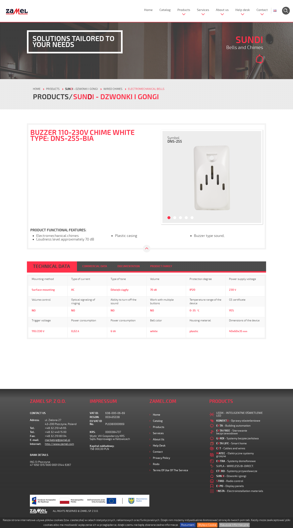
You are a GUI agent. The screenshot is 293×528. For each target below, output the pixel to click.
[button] (167, 177)
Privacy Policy (161, 458)
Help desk (242, 10)
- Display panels (230, 486)
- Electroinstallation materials (239, 491)
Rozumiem (187, 525)
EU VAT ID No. (96, 423)
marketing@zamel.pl (57, 440)
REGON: (94, 417)
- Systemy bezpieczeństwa (237, 438)
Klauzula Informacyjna (234, 525)
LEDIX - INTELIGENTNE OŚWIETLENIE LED (239, 414)
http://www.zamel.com (59, 444)
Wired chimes (112, 89)
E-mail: (34, 440)
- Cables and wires (230, 448)
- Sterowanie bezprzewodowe (231, 432)
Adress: (35, 420)
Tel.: (32, 428)
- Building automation (233, 425)
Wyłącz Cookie (207, 525)
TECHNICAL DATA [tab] (51, 266)
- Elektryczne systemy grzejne (235, 455)
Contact (262, 10)
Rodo (156, 464)
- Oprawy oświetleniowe (238, 420)
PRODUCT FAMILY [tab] (161, 266)
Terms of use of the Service (170, 470)
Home (148, 10)
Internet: (35, 444)
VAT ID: (94, 413)
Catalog (165, 10)
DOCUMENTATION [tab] (128, 266)
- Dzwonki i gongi (81, 89)
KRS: (93, 432)
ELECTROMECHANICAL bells (146, 89)
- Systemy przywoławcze (236, 471)
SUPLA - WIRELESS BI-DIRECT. (235, 466)
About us (222, 10)
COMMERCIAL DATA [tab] (94, 266)
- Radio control (229, 481)
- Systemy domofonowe (236, 461)
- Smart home (231, 443)
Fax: (32, 436)
